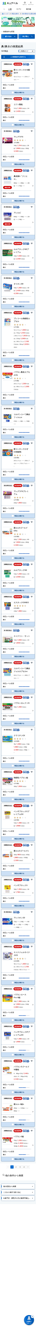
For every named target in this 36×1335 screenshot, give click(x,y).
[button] (9, 36)
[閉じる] (32, 1316)
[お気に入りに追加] (31, 64)
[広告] (18, 22)
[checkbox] (18, 92)
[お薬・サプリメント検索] (4, 9)
